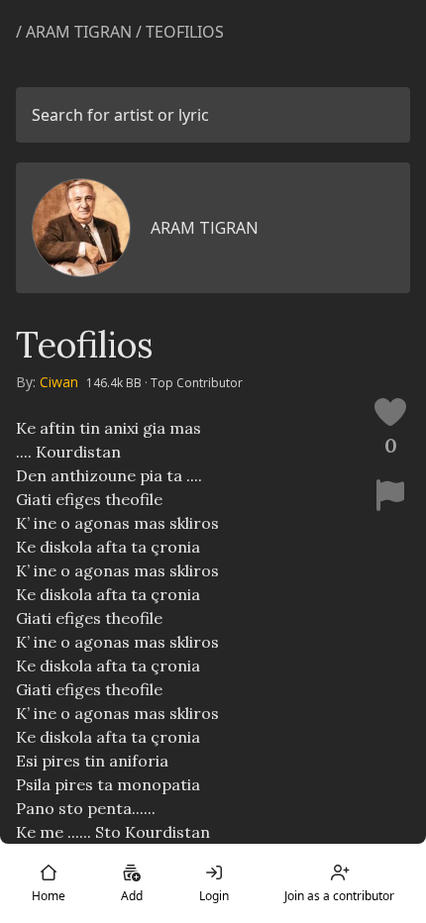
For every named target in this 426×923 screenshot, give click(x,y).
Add (132, 895)
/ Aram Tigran (74, 32)
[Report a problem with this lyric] (390, 495)
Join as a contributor (339, 895)
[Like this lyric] (390, 412)
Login (214, 895)
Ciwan (59, 381)
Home (48, 895)
